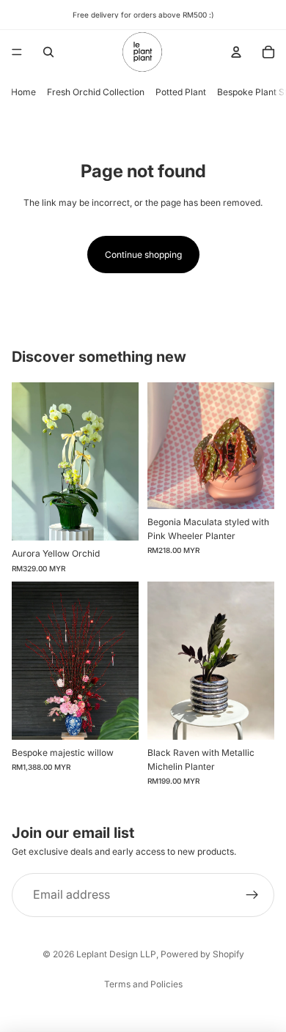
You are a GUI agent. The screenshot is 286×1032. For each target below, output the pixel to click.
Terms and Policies (143, 984)
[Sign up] (252, 895)
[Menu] (17, 52)
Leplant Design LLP (116, 954)
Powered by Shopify (202, 954)
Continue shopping (143, 254)
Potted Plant (180, 91)
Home (23, 91)
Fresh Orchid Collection (95, 91)
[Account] (236, 52)
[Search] (48, 52)
